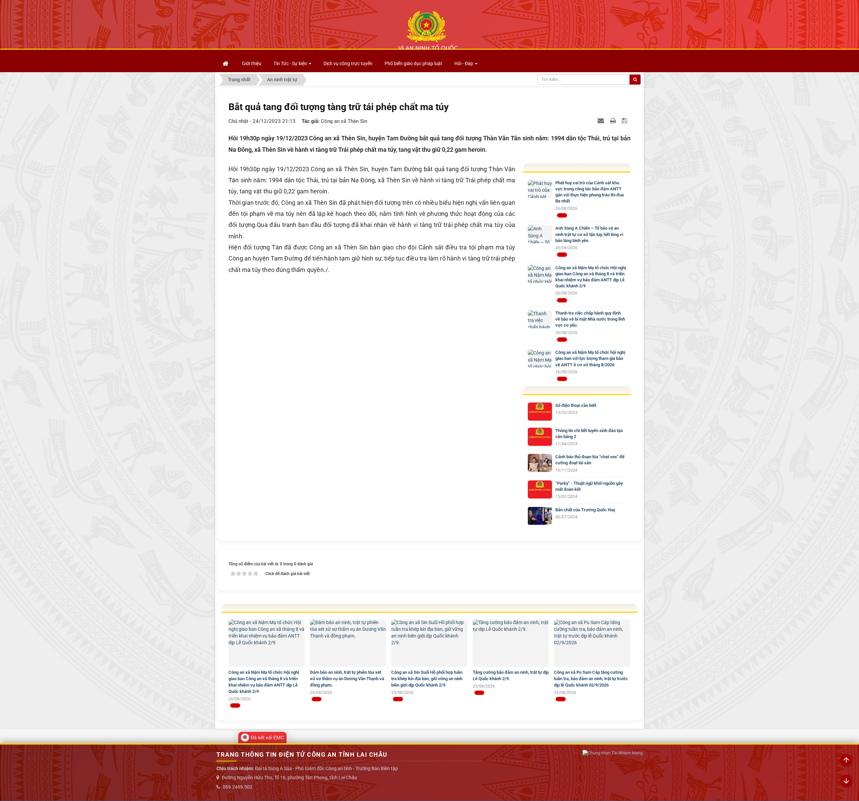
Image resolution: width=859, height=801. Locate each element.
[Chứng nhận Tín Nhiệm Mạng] (613, 753)
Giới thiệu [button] (251, 63)
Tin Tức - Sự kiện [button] (290, 63)
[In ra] (613, 120)
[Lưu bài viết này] (625, 120)
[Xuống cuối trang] (846, 781)
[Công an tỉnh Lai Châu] (428, 30)
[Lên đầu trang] (846, 760)
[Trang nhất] (226, 63)
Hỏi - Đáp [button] (464, 63)
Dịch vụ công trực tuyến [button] (347, 63)
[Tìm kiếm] (635, 80)
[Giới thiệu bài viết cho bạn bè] (602, 120)
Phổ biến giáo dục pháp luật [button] (413, 63)
